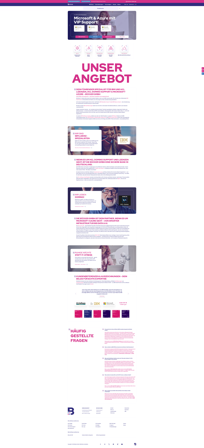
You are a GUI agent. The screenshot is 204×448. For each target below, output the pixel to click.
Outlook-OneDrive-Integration (87, 435)
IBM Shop (95, 36)
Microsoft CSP (81, 225)
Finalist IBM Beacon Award (115, 102)
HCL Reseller (70, 423)
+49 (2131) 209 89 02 (86, 1)
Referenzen (112, 412)
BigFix (119, 178)
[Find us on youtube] (122, 444)
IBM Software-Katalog (86, 116)
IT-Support (111, 425)
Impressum (127, 409)
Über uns (126, 4)
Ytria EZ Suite (84, 423)
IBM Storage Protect (112, 117)
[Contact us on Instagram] (104, 444)
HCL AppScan (98, 426)
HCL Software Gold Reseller (84, 177)
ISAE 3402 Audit (112, 423)
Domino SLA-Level (98, 172)
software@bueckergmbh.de (73, 1)
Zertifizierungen (118, 281)
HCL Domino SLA (71, 428)
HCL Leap (83, 426)
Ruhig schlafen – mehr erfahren (80, 264)
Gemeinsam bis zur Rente (79, 206)
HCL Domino (70, 425)
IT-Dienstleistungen (112, 426)
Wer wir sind (82, 36)
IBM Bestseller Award (104, 102)
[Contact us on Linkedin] (113, 444)
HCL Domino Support (71, 426)
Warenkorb (132, 4)
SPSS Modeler (97, 117)
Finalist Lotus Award (99, 168)
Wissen (119, 4)
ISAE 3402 (97, 235)
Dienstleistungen (108, 36)
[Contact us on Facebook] (100, 444)
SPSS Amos (103, 117)
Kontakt (111, 408)
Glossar (114, 4)
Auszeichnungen (79, 282)
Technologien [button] (108, 4)
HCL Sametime (98, 423)
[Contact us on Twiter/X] (109, 444)
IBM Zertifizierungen (88, 105)
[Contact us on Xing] (117, 444)
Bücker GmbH (76, 444)
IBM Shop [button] (91, 4)
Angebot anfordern (122, 36)
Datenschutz (127, 408)
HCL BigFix (98, 425)
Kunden (91, 284)
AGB (125, 411)
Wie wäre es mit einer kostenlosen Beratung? (82, 147)
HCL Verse (83, 425)
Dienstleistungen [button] (99, 4)
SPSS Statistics (90, 117)
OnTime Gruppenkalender (100, 435)
